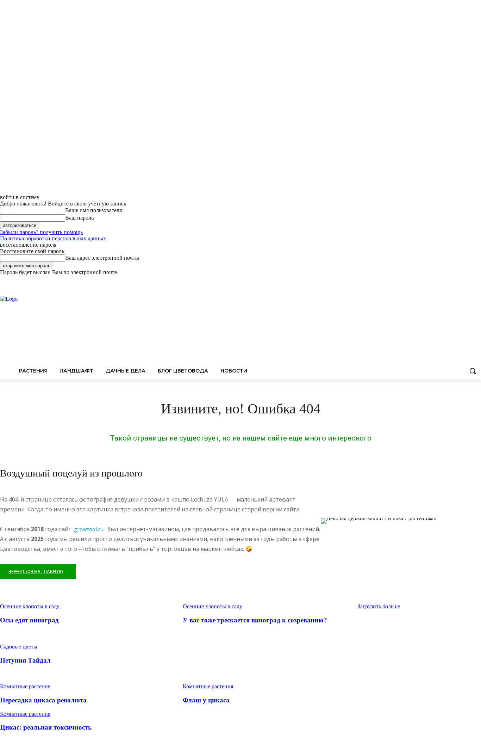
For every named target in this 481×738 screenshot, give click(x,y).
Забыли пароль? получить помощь (41, 232)
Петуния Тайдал (25, 660)
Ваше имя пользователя (93, 210)
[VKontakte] (477, 281)
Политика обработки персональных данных (53, 238)
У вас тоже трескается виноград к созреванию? (255, 620)
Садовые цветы (18, 647)
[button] (472, 370)
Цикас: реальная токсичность (46, 727)
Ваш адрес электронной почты (102, 258)
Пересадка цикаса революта (43, 700)
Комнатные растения (25, 686)
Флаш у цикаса (206, 700)
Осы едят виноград (29, 620)
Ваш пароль (79, 218)
